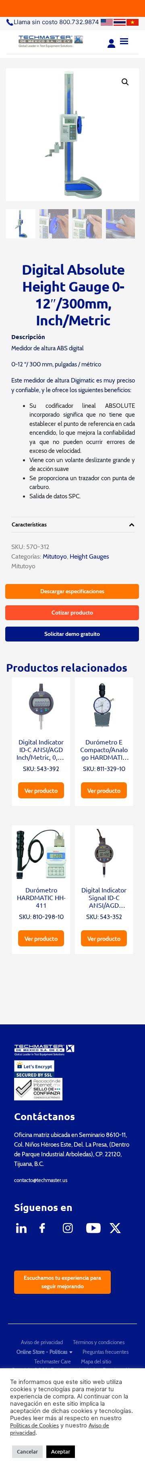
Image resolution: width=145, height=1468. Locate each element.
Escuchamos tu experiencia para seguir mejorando (62, 1282)
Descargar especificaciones (72, 591)
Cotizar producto (72, 612)
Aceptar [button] (60, 1451)
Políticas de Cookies (34, 1425)
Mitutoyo (54, 556)
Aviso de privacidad (42, 1342)
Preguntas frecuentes (105, 1352)
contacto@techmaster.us (40, 1180)
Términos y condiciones (98, 1342)
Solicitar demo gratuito (72, 633)
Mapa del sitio (96, 1361)
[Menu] (124, 40)
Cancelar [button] (27, 1451)
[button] (125, 82)
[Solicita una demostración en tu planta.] (72, 8)
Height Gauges (89, 556)
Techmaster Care (52, 1361)
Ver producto (41, 790)
